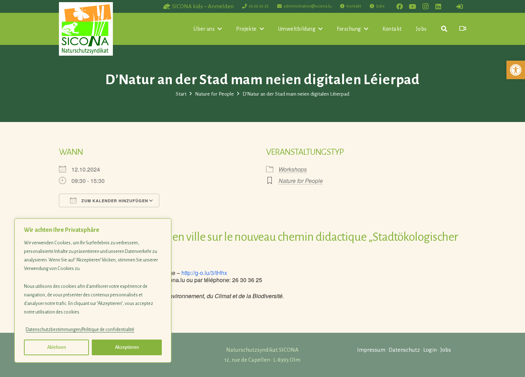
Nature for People (301, 181)
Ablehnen (56, 347)
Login (430, 350)
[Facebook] (399, 6)
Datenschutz (404, 350)
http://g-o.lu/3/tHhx (204, 273)
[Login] (459, 6)
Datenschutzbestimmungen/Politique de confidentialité (80, 329)
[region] (92, 290)
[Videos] (462, 29)
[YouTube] (412, 6)
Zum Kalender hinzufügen (114, 200)
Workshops (293, 169)
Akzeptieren (127, 347)
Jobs (445, 350)
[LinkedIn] (438, 6)
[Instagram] (425, 6)
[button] (515, 70)
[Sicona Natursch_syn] (86, 29)
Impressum (371, 350)
